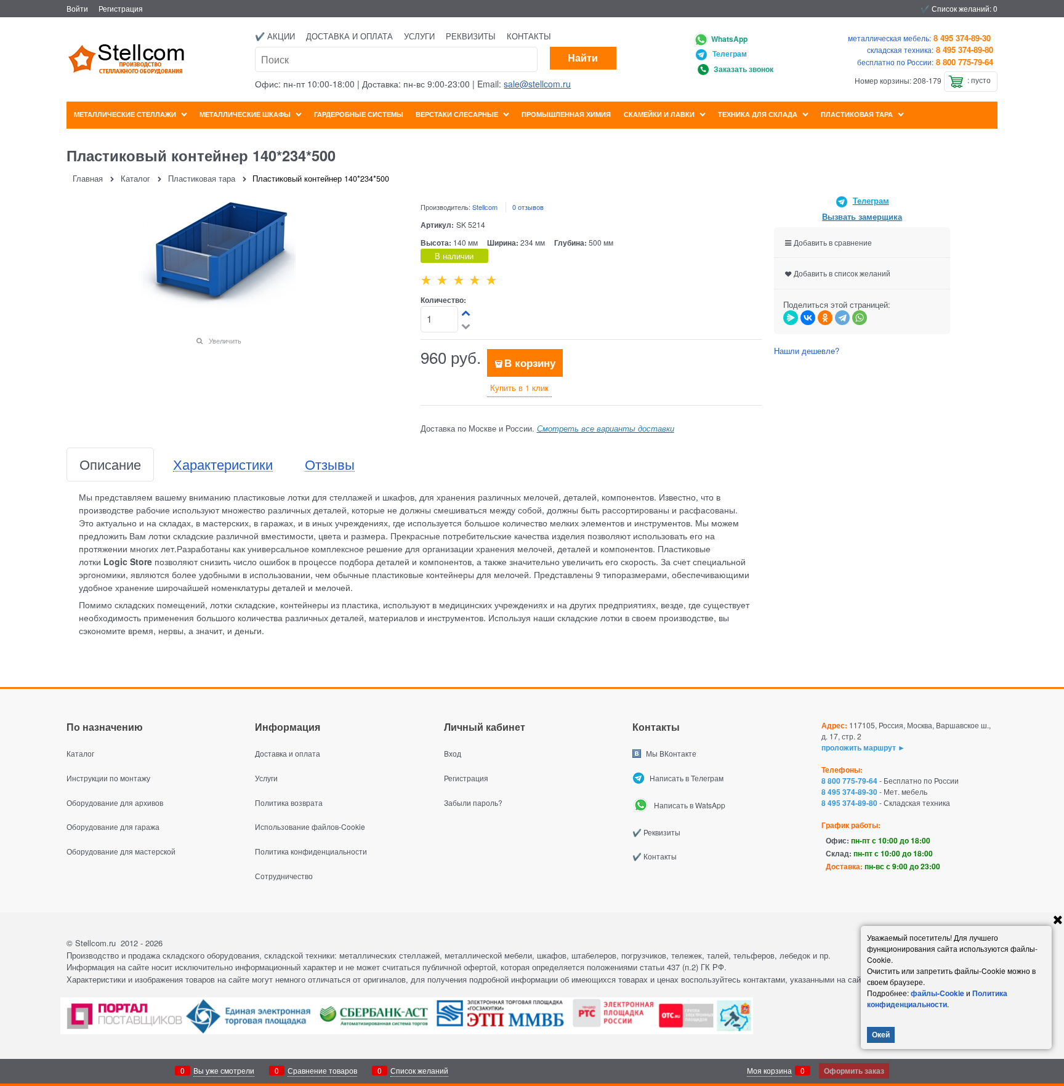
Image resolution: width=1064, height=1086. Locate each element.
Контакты (529, 36)
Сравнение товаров (322, 1070)
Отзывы (330, 464)
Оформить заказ (854, 1070)
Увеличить (225, 340)
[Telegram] (842, 317)
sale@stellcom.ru (537, 84)
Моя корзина (769, 1070)
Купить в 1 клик (519, 387)
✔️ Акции (275, 36)
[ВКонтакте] (807, 317)
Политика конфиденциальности (937, 998)
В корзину (529, 362)
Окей (881, 1034)
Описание (110, 464)
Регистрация (121, 8)
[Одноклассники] (825, 317)
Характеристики (223, 464)
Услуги (419, 36)
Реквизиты (471, 36)
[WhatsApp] (859, 317)
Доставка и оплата (349, 36)
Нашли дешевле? (806, 350)
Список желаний (419, 1070)
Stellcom (485, 207)
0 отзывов (528, 207)
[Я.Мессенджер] (790, 317)
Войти (77, 8)
